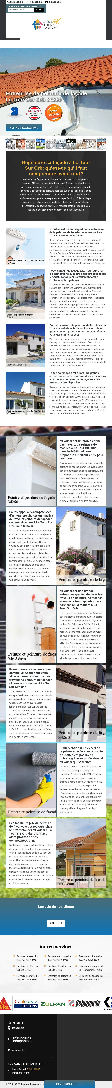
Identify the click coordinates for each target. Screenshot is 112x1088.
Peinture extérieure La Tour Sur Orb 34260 (90, 958)
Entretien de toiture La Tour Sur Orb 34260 (59, 978)
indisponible (16, 2)
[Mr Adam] (46, 24)
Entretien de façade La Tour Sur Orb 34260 (91, 978)
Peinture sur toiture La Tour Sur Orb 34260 (59, 958)
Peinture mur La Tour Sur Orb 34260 (27, 968)
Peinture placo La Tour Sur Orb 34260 (59, 968)
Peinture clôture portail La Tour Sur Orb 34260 (91, 968)
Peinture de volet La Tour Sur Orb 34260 (27, 958)
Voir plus (56, 923)
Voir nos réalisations (24, 127)
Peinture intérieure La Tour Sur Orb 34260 (28, 978)
